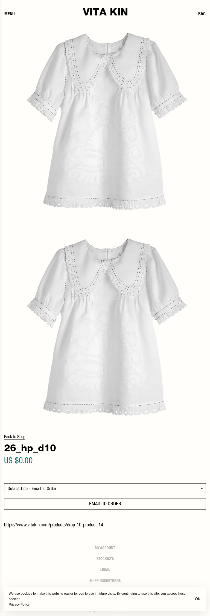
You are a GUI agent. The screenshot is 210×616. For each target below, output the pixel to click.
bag (202, 14)
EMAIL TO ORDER (105, 504)
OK (197, 599)
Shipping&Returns (105, 581)
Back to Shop (14, 437)
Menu (9, 14)
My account (105, 548)
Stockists (105, 559)
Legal (105, 570)
